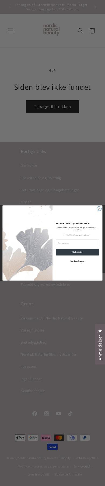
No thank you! (77, 261)
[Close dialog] (99, 209)
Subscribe (77, 252)
